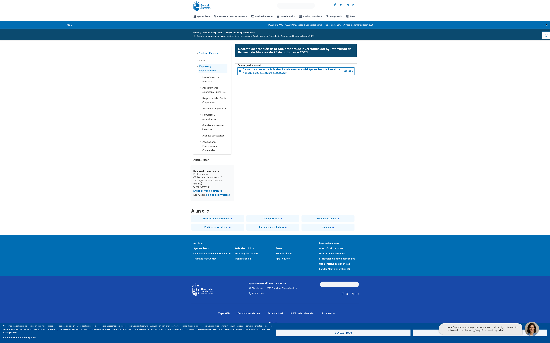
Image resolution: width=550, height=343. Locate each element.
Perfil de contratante (216, 227)
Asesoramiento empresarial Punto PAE (214, 89)
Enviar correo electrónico (207, 190)
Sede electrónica (287, 16)
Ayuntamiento (203, 16)
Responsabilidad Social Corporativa (214, 100)
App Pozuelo (283, 258)
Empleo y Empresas (212, 32)
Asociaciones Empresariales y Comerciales (210, 146)
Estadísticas (329, 313)
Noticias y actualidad (312, 16)
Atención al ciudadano (271, 227)
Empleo (202, 60)
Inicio (196, 32)
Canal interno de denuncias (334, 263)
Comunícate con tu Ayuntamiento (232, 16)
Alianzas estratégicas (213, 135)
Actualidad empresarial (214, 108)
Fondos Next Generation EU (334, 269)
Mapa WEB (224, 313)
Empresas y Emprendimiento (240, 32)
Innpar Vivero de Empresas (210, 79)
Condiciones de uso (248, 313)
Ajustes (31, 337)
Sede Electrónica (326, 218)
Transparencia (335, 16)
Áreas (352, 16)
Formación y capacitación (209, 116)
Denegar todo (343, 333)
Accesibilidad (275, 313)
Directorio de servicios (216, 218)
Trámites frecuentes (264, 16)
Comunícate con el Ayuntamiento (212, 253)
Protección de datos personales (337, 258)
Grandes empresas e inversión (213, 127)
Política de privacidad (218, 194)
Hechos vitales (284, 253)
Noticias (326, 227)
